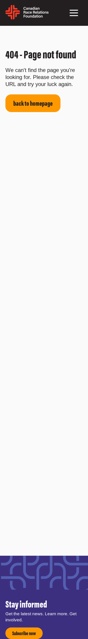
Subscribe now (24, 633)
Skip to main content (12, 31)
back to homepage (33, 103)
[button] (73, 13)
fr (51, 15)
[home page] (27, 18)
